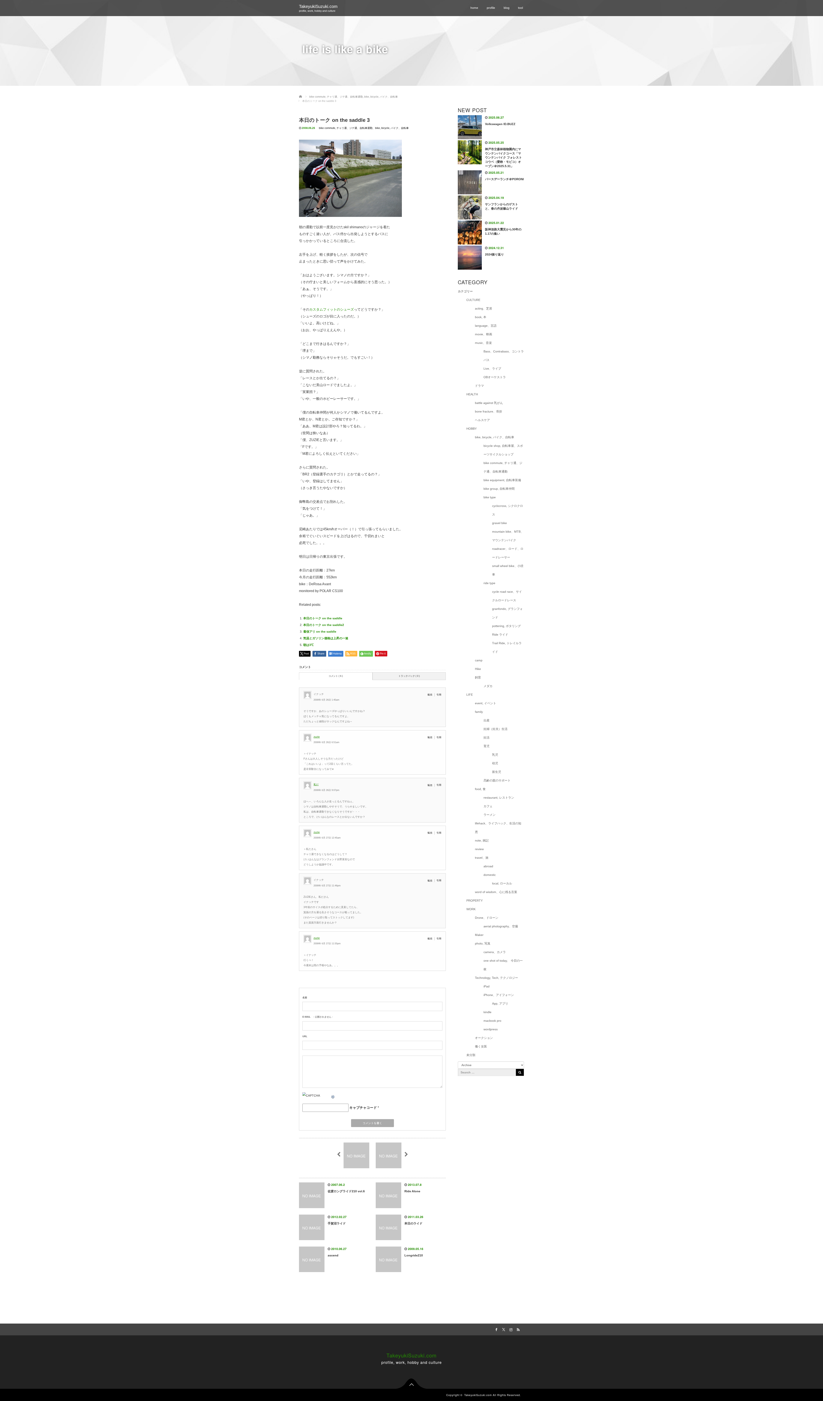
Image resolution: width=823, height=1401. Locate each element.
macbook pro (492, 1020)
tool (520, 7)
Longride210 (413, 1255)
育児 (487, 746)
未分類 (470, 1055)
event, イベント (485, 703)
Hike (478, 669)
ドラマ (479, 385)
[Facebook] (496, 1329)
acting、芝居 (483, 308)
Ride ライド (501, 634)
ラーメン (490, 814)
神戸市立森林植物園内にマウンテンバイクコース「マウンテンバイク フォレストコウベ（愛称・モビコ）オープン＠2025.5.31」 (503, 157)
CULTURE (473, 300)
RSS (517, 1329)
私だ (316, 784)
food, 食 (480, 789)
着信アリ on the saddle (319, 631)
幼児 (495, 763)
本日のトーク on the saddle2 (323, 625)
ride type (489, 583)
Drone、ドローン (486, 917)
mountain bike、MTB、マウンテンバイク (508, 536)
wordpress (491, 1029)
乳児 (495, 754)
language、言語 (486, 325)
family (479, 711)
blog (506, 7)
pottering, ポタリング (506, 626)
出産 (487, 720)
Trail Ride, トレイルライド (507, 647)
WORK (471, 909)
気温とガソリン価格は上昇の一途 (325, 638)
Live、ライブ (492, 368)
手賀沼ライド (337, 1223)
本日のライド (413, 1223)
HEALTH (472, 394)
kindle (487, 1012)
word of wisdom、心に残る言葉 (496, 892)
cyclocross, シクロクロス (507, 510)
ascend (333, 1255)
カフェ (488, 806)
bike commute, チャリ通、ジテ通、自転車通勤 (345, 128)
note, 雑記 (482, 840)
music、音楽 (483, 343)
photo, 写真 (482, 943)
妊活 (487, 737)
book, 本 (480, 317)
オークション (484, 1038)
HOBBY (471, 428)
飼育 (478, 677)
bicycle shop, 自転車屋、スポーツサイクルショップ (503, 450)
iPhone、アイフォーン (499, 995)
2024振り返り (494, 254)
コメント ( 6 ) (336, 676)
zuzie (317, 736)
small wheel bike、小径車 (507, 570)
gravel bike (499, 523)
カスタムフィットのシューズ (331, 309)
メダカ (488, 686)
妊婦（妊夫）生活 (496, 729)
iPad (487, 986)
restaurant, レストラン (499, 797)
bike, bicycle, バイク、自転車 (392, 128)
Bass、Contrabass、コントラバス (504, 356)
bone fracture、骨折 (488, 411)
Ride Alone (412, 1191)
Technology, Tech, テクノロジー (496, 977)
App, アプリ (500, 1003)
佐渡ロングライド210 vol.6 (346, 1191)
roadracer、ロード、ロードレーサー (507, 553)
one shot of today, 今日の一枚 (503, 965)
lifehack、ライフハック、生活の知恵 (498, 828)
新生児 (496, 772)
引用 (439, 694)
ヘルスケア (482, 420)
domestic (490, 875)
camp (478, 660)
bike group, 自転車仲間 (499, 488)
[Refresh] (333, 1095)
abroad (488, 866)
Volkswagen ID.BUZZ (500, 124)
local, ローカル (502, 883)
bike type (490, 497)
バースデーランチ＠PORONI (504, 179)
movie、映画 (483, 334)
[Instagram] (510, 1329)
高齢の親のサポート (497, 780)
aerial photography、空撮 (501, 926)
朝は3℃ (308, 645)
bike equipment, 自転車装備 (502, 480)
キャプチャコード (363, 1107)
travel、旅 (481, 857)
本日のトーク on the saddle (322, 618)
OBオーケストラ (495, 377)
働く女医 (481, 1046)
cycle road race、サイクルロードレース (507, 596)
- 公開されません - (317, 1017)
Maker (479, 935)
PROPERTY (474, 900)
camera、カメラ (495, 952)
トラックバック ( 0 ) (409, 676)
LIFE (469, 694)
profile (491, 7)
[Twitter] (503, 1329)
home (474, 7)
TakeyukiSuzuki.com (318, 6)
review (479, 849)
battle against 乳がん (489, 403)
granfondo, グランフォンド (507, 613)
